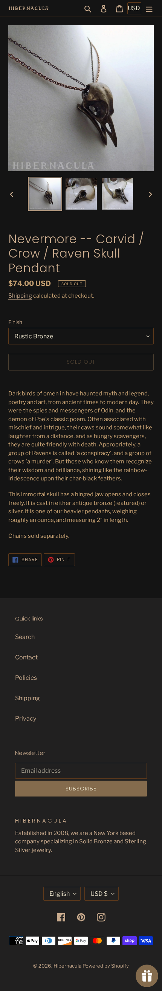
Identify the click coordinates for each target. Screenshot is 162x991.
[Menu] (149, 8)
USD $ (99, 893)
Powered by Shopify (106, 966)
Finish (15, 322)
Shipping (20, 295)
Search (25, 637)
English (59, 893)
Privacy (25, 718)
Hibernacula (67, 966)
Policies (26, 677)
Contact (26, 657)
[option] (45, 194)
